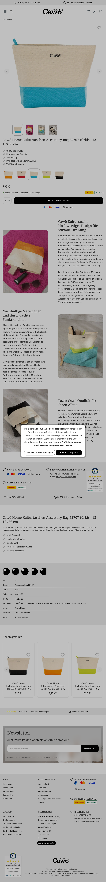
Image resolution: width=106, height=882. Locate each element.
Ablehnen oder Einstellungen (39, 452)
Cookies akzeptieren (69, 452)
